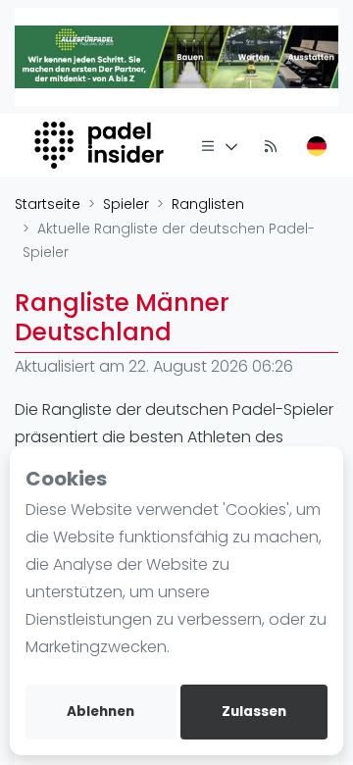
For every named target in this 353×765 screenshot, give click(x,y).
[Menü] (219, 145)
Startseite (47, 204)
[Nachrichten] (270, 145)
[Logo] (101, 145)
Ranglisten (208, 204)
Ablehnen (100, 711)
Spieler (126, 204)
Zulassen (254, 711)
